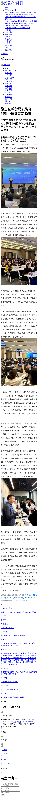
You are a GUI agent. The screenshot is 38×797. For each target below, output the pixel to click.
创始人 (7, 48)
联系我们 (8, 50)
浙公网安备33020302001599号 (24, 722)
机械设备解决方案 (26, 660)
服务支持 (8, 32)
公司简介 (8, 43)
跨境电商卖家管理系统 (20, 25)
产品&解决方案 (10, 10)
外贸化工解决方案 (16, 655)
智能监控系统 (29, 23)
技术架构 (8, 30)
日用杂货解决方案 (29, 655)
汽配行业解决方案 (21, 658)
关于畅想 (8, 41)
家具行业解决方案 (12, 660)
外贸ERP (13, 597)
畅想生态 (8, 45)
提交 (3, 795)
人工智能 (8, 28)
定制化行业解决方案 (23, 653)
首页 (6, 8)
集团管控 (8, 12)
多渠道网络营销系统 (16, 23)
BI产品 (14, 14)
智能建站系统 (19, 21)
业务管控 (8, 17)
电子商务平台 (22, 14)
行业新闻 (8, 39)
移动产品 (30, 14)
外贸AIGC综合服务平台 (21, 28)
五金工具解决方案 (7, 658)
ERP (13, 12)
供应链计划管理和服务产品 (21, 643)
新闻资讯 (8, 34)
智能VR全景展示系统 (19, 672)
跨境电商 (8, 25)
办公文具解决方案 (17, 662)
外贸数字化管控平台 (19, 17)
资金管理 (18, 12)
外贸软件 (29, 594)
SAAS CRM (9, 21)
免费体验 (4, 54)
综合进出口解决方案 (10, 664)
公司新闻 (8, 37)
